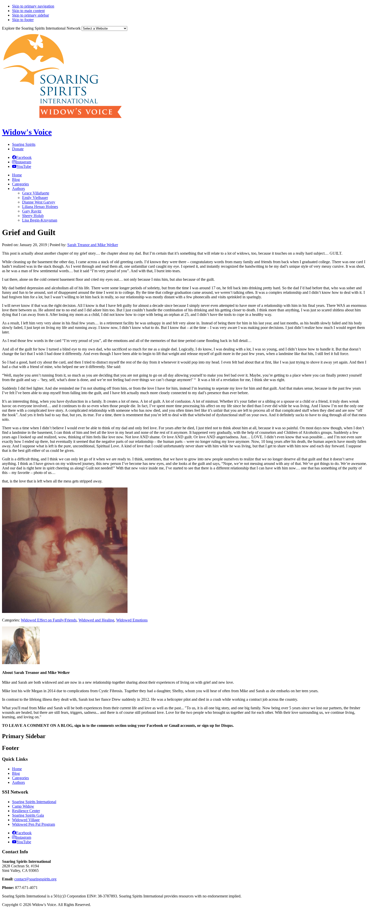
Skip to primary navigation (33, 6)
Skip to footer (23, 20)
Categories (20, 778)
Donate (18, 149)
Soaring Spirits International (34, 802)
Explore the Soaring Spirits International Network (41, 28)
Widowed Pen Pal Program (33, 824)
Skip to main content (28, 11)
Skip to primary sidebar (30, 15)
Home (17, 769)
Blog (16, 773)
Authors (18, 782)
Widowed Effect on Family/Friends (49, 620)
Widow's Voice (27, 131)
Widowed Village (26, 820)
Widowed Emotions (132, 620)
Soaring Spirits (23, 144)
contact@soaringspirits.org (35, 879)
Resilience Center (26, 811)
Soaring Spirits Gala (28, 815)
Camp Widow (23, 806)
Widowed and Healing (96, 620)
